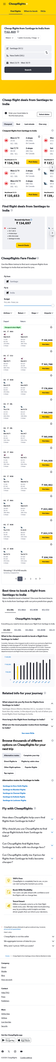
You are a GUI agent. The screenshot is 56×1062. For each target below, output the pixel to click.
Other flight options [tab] (12, 767)
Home (7, 956)
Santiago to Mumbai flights (14, 790)
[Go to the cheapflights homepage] (18, 4)
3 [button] (30, 579)
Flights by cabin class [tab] (30, 761)
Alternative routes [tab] (11, 755)
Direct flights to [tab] (10, 761)
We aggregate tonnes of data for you (20, 941)
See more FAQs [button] (28, 733)
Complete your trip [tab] (31, 755)
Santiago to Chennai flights (14, 793)
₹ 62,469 (10, 31)
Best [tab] (18, 124)
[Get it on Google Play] (8, 1040)
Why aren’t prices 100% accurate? (19, 946)
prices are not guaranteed (12, 929)
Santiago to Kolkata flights (14, 797)
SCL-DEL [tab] (10, 610)
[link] (23, 245)
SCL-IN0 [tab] (6, 630)
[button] (4, 4)
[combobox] (30, 281)
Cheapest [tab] (8, 124)
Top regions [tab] (9, 773)
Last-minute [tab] (29, 124)
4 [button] (35, 579)
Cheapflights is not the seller (16, 936)
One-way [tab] (43, 124)
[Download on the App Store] (24, 1040)
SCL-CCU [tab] (45, 610)
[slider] (52, 305)
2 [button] (25, 579)
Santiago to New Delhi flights (15, 786)
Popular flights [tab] (31, 767)
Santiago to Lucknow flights (14, 800)
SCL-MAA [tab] (22, 610)
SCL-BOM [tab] (34, 610)
